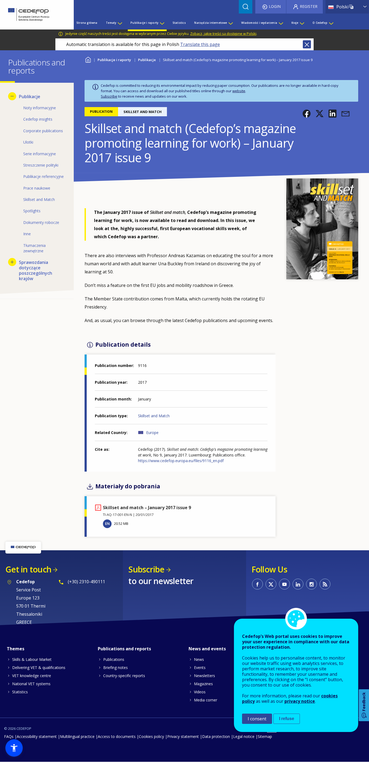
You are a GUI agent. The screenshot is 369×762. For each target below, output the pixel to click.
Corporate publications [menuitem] (43, 130)
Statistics (20, 691)
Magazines (203, 683)
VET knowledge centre (31, 675)
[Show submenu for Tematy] (120, 22)
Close (307, 44)
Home (88, 59)
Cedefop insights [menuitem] (37, 119)
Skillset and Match (154, 415)
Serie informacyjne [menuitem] (39, 153)
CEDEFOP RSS (325, 584)
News (199, 659)
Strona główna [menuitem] (87, 23)
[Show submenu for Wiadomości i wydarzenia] (281, 22)
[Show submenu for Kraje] (302, 22)
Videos (200, 691)
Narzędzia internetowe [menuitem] (210, 23)
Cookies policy (151, 736)
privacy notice (299, 701)
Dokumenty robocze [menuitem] (41, 222)
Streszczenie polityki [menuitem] (40, 165)
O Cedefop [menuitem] (320, 23)
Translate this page (200, 44)
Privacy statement (183, 736)
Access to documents (117, 736)
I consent (257, 719)
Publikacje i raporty (114, 59)
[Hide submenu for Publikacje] (12, 96)
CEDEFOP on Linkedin (298, 584)
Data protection (216, 736)
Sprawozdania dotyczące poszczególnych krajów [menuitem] (35, 270)
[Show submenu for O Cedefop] (331, 22)
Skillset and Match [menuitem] (39, 199)
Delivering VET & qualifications (38, 667)
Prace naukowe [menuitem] (36, 188)
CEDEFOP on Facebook (257, 584)
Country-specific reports (124, 675)
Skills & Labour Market (32, 659)
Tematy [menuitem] (111, 23)
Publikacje (147, 59)
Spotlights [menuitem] (32, 210)
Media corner (205, 700)
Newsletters (204, 675)
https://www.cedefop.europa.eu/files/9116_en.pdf (181, 460)
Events (200, 667)
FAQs (9, 736)
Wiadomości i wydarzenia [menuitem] (259, 23)
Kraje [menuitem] (294, 23)
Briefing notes (115, 667)
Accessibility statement (37, 736)
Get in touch (28, 569)
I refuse (286, 718)
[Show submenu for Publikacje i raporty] (162, 22)
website (238, 90)
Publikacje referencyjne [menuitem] (43, 176)
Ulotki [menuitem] (28, 142)
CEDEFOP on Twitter (271, 584)
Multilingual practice (77, 736)
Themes (15, 649)
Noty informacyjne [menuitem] (39, 107)
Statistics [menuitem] (179, 23)
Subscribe (109, 96)
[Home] (33, 14)
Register (308, 6)
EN (107, 523)
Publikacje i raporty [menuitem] (144, 23)
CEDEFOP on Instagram (311, 584)
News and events (207, 649)
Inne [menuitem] (27, 233)
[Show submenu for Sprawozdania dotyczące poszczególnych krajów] (12, 262)
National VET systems (31, 683)
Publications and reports (124, 649)
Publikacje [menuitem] (29, 97)
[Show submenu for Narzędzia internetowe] (230, 22)
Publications (113, 659)
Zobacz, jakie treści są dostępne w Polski (223, 33)
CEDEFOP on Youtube (284, 584)
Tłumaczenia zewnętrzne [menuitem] (34, 248)
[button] (306, 113)
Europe (152, 432)
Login (275, 6)
